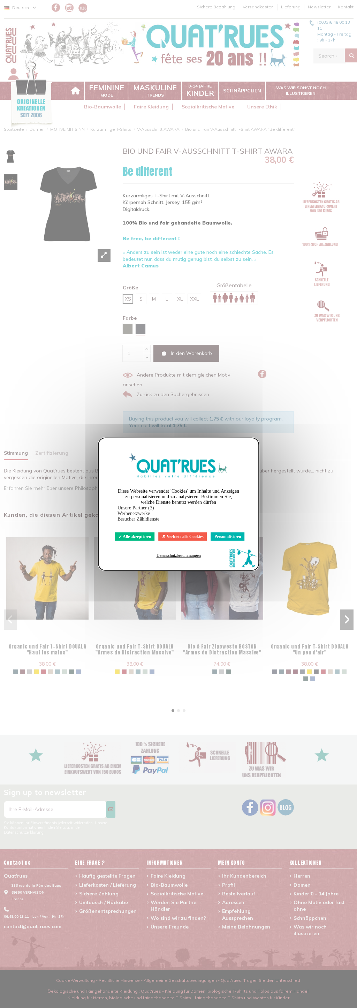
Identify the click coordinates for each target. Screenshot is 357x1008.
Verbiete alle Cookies (185, 536)
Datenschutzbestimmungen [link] (179, 555)
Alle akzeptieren (136, 536)
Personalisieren (227, 536)
